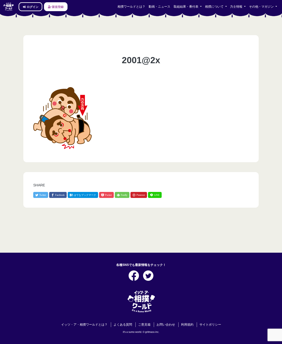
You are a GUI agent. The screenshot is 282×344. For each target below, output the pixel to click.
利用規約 (187, 324)
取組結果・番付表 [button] (186, 6)
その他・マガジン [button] (262, 6)
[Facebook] (58, 195)
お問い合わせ (165, 324)
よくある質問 (123, 324)
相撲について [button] (214, 6)
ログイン (32, 6)
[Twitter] (40, 195)
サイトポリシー (210, 324)
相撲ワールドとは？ (131, 6)
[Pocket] (106, 195)
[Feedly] (122, 195)
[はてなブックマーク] (83, 195)
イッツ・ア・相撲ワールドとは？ (84, 324)
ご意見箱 (144, 324)
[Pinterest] (138, 195)
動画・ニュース (159, 6)
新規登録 (57, 6)
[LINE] (155, 195)
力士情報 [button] (236, 6)
